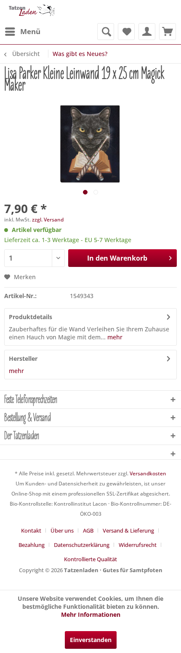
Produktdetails (30, 317)
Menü (30, 31)
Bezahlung (32, 545)
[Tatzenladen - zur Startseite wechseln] (31, 11)
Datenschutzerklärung (81, 545)
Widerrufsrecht (138, 545)
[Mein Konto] (146, 31)
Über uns (62, 530)
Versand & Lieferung (128, 530)
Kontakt (31, 530)
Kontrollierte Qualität (90, 559)
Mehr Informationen (90, 614)
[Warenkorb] (167, 31)
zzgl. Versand (48, 219)
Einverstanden (91, 640)
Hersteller (23, 358)
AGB (88, 530)
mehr (114, 337)
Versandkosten (148, 473)
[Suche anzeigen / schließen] (105, 31)
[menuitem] (22, 31)
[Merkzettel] (126, 31)
